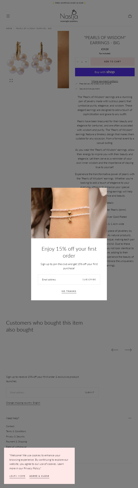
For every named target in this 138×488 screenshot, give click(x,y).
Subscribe (89, 279)
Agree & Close (39, 476)
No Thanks (69, 291)
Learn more (17, 476)
